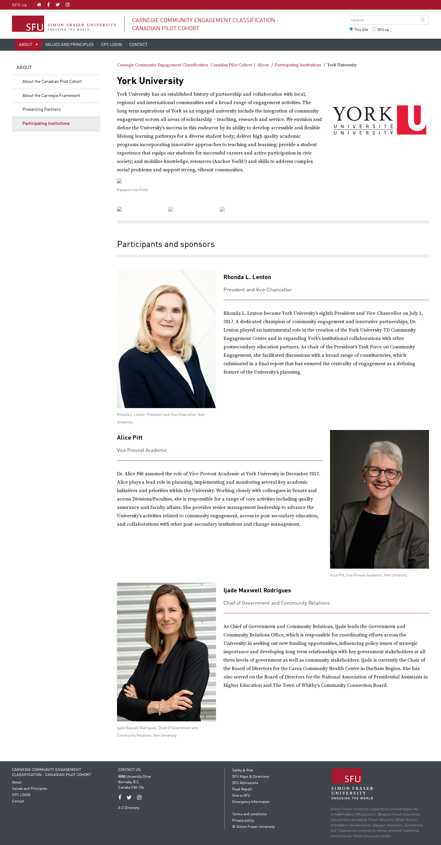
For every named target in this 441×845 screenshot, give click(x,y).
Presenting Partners (41, 109)
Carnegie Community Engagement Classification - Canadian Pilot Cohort (184, 65)
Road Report (242, 789)
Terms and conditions (249, 814)
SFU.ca (19, 5)
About (26, 45)
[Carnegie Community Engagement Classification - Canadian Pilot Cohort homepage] (39, 4)
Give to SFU (241, 796)
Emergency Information (251, 802)
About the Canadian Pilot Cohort (52, 82)
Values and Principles (69, 45)
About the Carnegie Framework (51, 96)
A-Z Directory (128, 808)
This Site (361, 30)
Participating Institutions (46, 124)
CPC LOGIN (111, 45)
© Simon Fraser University (253, 827)
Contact (138, 45)
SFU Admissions (245, 783)
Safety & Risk (242, 770)
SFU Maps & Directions (250, 777)
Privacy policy (243, 820)
